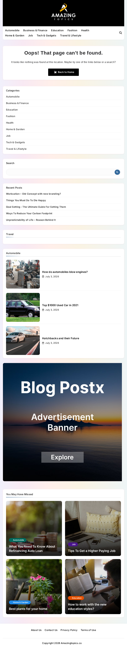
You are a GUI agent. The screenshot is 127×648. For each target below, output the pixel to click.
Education (57, 30)
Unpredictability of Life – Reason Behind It (31, 219)
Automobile (12, 30)
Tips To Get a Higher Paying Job (91, 551)
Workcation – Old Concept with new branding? (33, 193)
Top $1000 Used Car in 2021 (60, 305)
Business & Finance (35, 30)
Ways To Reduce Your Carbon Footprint (29, 213)
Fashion (72, 30)
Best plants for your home (28, 609)
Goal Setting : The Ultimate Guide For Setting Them (36, 206)
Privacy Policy (69, 630)
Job (30, 35)
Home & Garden (14, 35)
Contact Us (51, 630)
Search (10, 163)
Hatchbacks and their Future (60, 338)
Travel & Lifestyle (70, 35)
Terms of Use (88, 630)
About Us (36, 630)
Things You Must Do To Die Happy (26, 200)
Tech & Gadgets (46, 35)
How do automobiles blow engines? (65, 271)
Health (85, 30)
